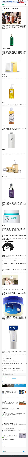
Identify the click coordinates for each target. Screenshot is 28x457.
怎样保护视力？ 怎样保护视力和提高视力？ (8, 439)
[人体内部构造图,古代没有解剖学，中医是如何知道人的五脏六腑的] (22, 435)
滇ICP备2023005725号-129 (17, 455)
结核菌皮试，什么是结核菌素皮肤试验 (8, 428)
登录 (3, 451)
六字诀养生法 (4, 412)
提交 (24, 451)
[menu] (25, 4)
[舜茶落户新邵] (22, 403)
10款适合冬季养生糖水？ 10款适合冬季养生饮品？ (10, 423)
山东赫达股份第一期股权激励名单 (7, 417)
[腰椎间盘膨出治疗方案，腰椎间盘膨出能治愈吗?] (22, 392)
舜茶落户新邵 (4, 401)
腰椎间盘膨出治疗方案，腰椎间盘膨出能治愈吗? (9, 390)
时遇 (2, 10)
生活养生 (10, 10)
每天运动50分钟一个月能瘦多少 (7, 407)
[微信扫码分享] (19, 382)
